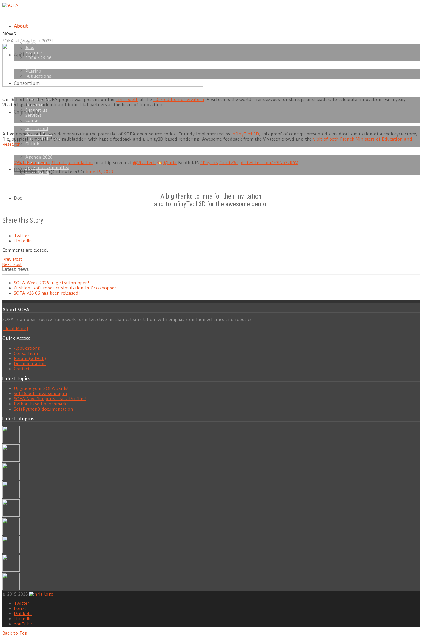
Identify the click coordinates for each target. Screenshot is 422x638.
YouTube (23, 624)
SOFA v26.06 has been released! (47, 293)
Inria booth (127, 99)
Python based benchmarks (41, 403)
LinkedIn (23, 241)
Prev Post (12, 259)
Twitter (21, 235)
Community (27, 112)
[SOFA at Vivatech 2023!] (102, 85)
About (21, 26)
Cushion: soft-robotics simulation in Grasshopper (65, 288)
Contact (33, 120)
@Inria (170, 162)
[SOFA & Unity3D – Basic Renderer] (11, 515)
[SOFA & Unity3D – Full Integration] (11, 496)
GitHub (33, 144)
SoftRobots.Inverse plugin (40, 393)
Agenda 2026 (38, 157)
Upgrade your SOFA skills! (41, 388)
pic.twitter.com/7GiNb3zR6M (268, 162)
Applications (27, 348)
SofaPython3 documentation (43, 409)
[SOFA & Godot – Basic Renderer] (11, 533)
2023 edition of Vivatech (178, 99)
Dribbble (23, 613)
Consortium (26, 353)
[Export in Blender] (11, 570)
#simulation (80, 162)
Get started (36, 128)
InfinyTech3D (245, 134)
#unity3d (228, 162)
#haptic (59, 162)
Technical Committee (47, 167)
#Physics (209, 162)
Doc (18, 198)
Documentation (30, 363)
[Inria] (41, 593)
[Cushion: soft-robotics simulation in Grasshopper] (11, 441)
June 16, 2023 (99, 171)
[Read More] (15, 328)
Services (33, 115)
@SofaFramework (32, 162)
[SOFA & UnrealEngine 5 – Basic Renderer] (11, 478)
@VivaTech (144, 162)
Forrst (20, 608)
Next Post (12, 264)
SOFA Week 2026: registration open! (51, 282)
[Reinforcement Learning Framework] (11, 552)
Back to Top (14, 633)
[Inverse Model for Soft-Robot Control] (11, 588)
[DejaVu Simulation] (11, 460)
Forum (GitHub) (30, 358)
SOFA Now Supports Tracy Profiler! (50, 398)
